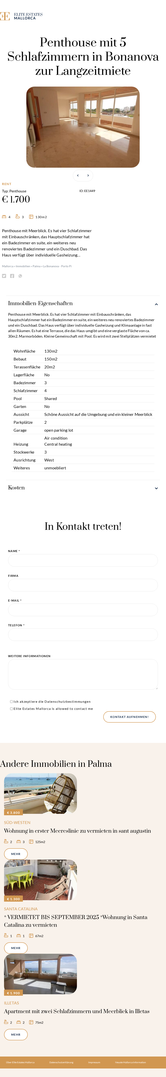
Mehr (16, 854)
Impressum (94, 1062)
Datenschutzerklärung (61, 1062)
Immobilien (23, 266)
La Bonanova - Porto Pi (57, 266)
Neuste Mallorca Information (130, 1062)
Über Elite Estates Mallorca (20, 1062)
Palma (36, 266)
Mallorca (7, 266)
